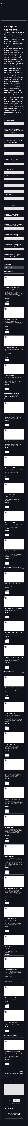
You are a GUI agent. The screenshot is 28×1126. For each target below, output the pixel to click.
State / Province (7, 194)
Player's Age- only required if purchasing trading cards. (12, 214)
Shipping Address (9, 169)
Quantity (7, 301)
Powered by (16, 1103)
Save (10, 1100)
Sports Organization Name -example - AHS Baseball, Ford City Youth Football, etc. (13, 130)
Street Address (7, 175)
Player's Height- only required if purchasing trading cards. (13, 225)
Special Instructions (9, 1082)
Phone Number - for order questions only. (11, 160)
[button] (14, 267)
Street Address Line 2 (8, 181)
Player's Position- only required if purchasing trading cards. (13, 245)
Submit (17, 1100)
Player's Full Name (9, 120)
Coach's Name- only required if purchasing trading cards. (12, 255)
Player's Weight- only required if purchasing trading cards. (13, 235)
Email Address (8, 150)
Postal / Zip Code (7, 200)
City (5, 188)
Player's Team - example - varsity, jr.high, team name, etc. (13, 141)
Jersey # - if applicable (10, 205)
